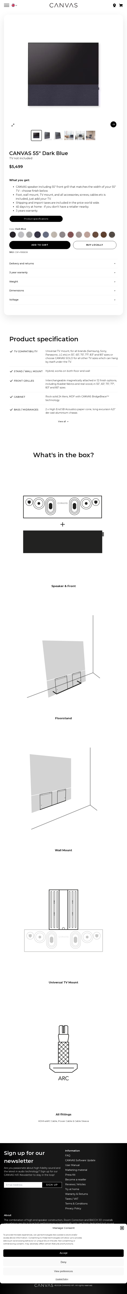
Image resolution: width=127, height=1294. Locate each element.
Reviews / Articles (75, 1184)
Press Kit (70, 1174)
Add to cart (39, 245)
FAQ (67, 1155)
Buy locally (94, 245)
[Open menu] (6, 5)
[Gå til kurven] (121, 6)
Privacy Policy (73, 1208)
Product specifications (36, 218)
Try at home (72, 1189)
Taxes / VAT (71, 1198)
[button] (122, 1228)
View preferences (63, 1271)
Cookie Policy (62, 1279)
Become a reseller (75, 1179)
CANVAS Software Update (80, 1160)
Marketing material (76, 1169)
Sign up (52, 1184)
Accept (63, 1253)
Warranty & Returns (76, 1194)
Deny (63, 1262)
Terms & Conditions (76, 1203)
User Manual (72, 1165)
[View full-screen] (13, 125)
